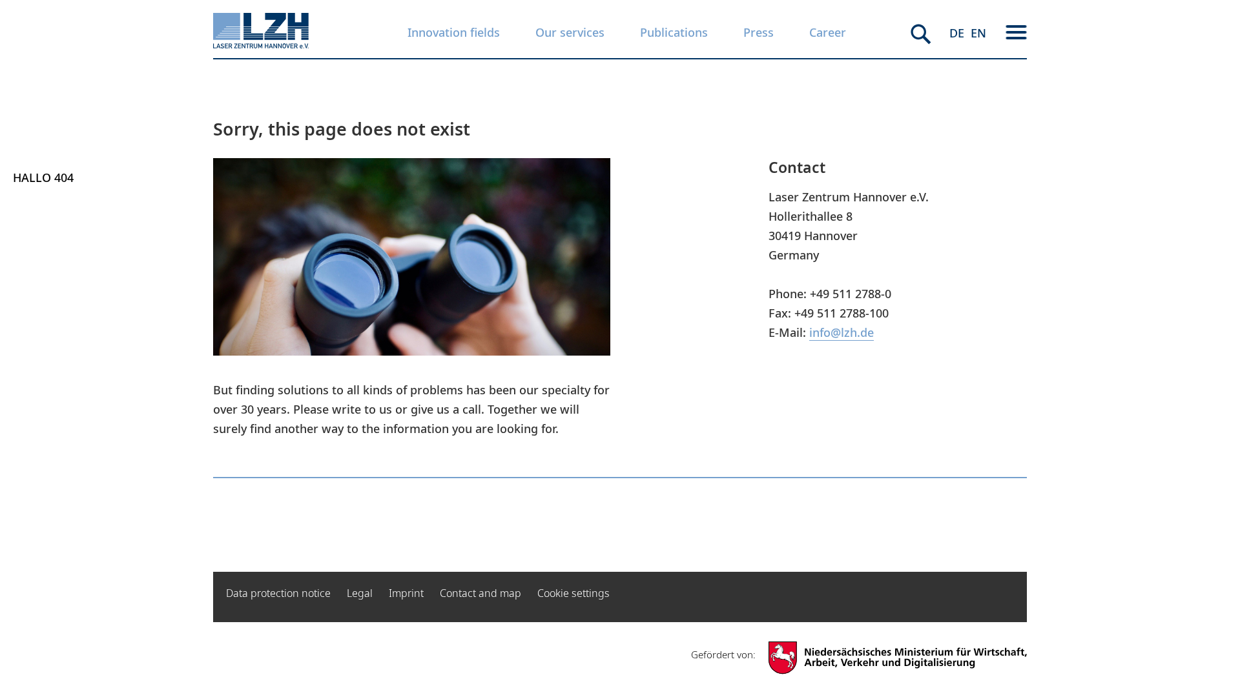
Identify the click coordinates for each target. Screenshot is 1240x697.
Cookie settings (573, 593)
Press (758, 32)
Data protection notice (278, 593)
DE (956, 33)
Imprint (406, 593)
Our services (569, 32)
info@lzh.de (841, 332)
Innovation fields (454, 32)
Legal (360, 593)
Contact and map (480, 593)
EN (978, 33)
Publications (674, 32)
